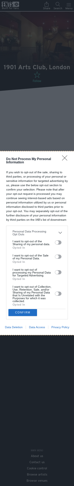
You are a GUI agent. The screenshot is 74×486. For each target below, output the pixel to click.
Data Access (37, 327)
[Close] (66, 159)
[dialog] (37, 243)
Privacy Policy (60, 327)
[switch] (58, 242)
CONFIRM (22, 312)
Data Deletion (14, 327)
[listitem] (37, 233)
